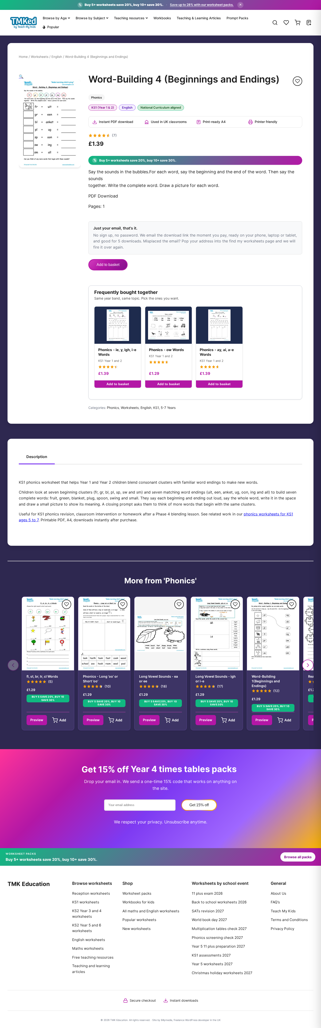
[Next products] (307, 665)
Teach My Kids (283, 911)
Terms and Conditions (289, 919)
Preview (36, 720)
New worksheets (136, 928)
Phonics (113, 408)
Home (23, 57)
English (56, 57)
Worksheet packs (136, 893)
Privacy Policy (282, 928)
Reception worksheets (91, 893)
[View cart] (297, 22)
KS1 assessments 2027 (211, 955)
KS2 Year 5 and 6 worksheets (86, 928)
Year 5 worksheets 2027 (212, 964)
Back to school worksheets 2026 (219, 902)
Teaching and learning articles (91, 969)
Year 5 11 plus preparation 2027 (218, 946)
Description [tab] (36, 456)
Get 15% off (199, 805)
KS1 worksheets (85, 902)
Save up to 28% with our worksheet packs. (202, 5)
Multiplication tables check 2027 (219, 928)
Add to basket (108, 265)
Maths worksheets (88, 948)
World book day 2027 (209, 919)
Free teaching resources (93, 957)
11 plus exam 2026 (207, 893)
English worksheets (88, 939)
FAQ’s (275, 902)
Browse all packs (298, 857)
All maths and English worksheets (150, 911)
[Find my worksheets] (308, 22)
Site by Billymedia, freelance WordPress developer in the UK (186, 1020)
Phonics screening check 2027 (217, 937)
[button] (21, 76)
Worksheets (39, 57)
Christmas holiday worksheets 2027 (222, 973)
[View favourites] (286, 22)
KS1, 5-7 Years (164, 408)
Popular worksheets (139, 919)
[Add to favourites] (297, 81)
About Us (278, 893)
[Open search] (275, 22)
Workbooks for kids (138, 902)
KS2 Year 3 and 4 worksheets (87, 914)
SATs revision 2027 (208, 911)
